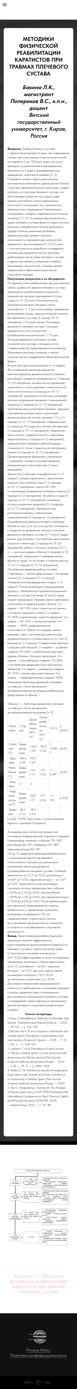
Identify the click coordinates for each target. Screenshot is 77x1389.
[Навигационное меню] (5, 4)
